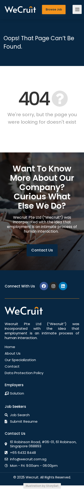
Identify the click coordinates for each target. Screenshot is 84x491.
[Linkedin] (63, 286)
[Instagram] (53, 286)
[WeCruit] (20, 5)
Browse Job (54, 9)
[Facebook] (44, 286)
